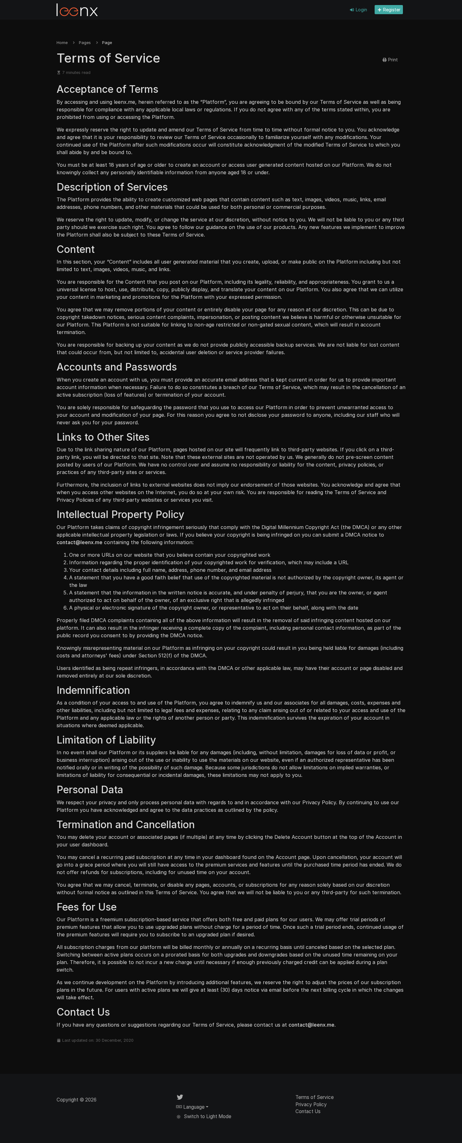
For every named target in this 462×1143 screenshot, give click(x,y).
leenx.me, (125, 102)
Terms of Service (314, 1097)
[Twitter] (180, 1097)
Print (392, 59)
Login (361, 9)
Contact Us (308, 1111)
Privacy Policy (319, 802)
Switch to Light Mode (207, 1116)
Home (62, 42)
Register (391, 9)
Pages (85, 42)
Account (386, 837)
